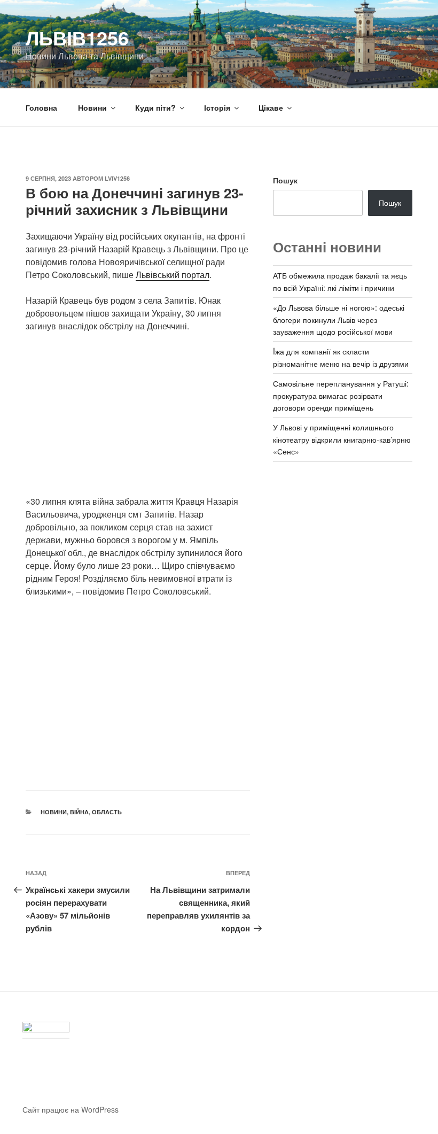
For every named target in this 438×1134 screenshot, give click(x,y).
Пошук (285, 180)
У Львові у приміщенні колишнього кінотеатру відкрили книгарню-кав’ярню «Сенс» (342, 439)
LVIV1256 (117, 178)
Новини (92, 107)
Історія (217, 107)
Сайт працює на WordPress (70, 1109)
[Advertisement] (138, 420)
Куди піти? (155, 107)
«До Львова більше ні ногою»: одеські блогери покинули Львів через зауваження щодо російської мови (338, 319)
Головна (41, 107)
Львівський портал (172, 274)
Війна (79, 812)
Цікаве (271, 107)
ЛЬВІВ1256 (77, 37)
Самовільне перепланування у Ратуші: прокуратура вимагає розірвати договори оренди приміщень (341, 395)
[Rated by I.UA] (45, 1030)
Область (107, 812)
